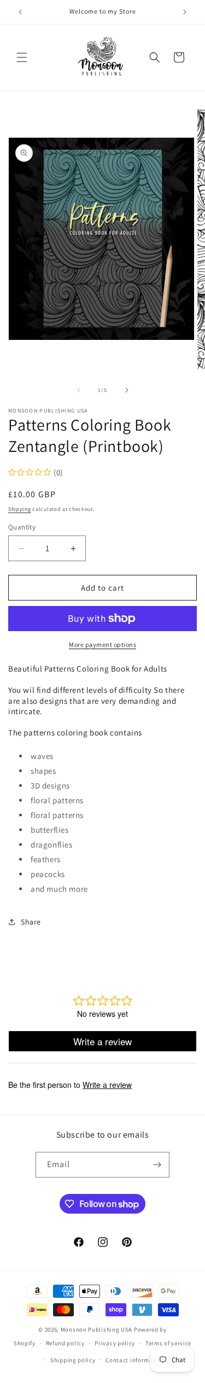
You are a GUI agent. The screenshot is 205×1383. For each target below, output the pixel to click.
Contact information (135, 1360)
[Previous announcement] (20, 12)
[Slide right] (127, 390)
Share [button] (31, 922)
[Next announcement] (185, 12)
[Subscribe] (157, 1165)
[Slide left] (79, 390)
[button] (22, 57)
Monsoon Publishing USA (96, 1329)
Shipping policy (73, 1360)
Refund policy (65, 1343)
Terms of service (168, 1343)
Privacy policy (115, 1343)
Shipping (19, 509)
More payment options (102, 644)
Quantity (22, 527)
